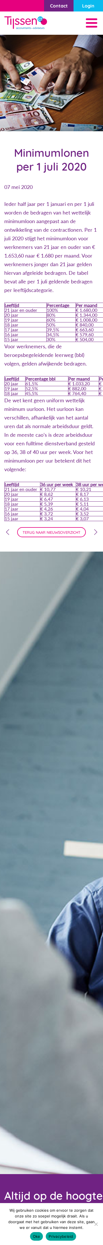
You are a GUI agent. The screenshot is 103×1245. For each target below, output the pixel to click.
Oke (36, 1236)
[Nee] (96, 1224)
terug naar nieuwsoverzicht (51, 532)
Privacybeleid (61, 1236)
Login (88, 6)
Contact (59, 6)
